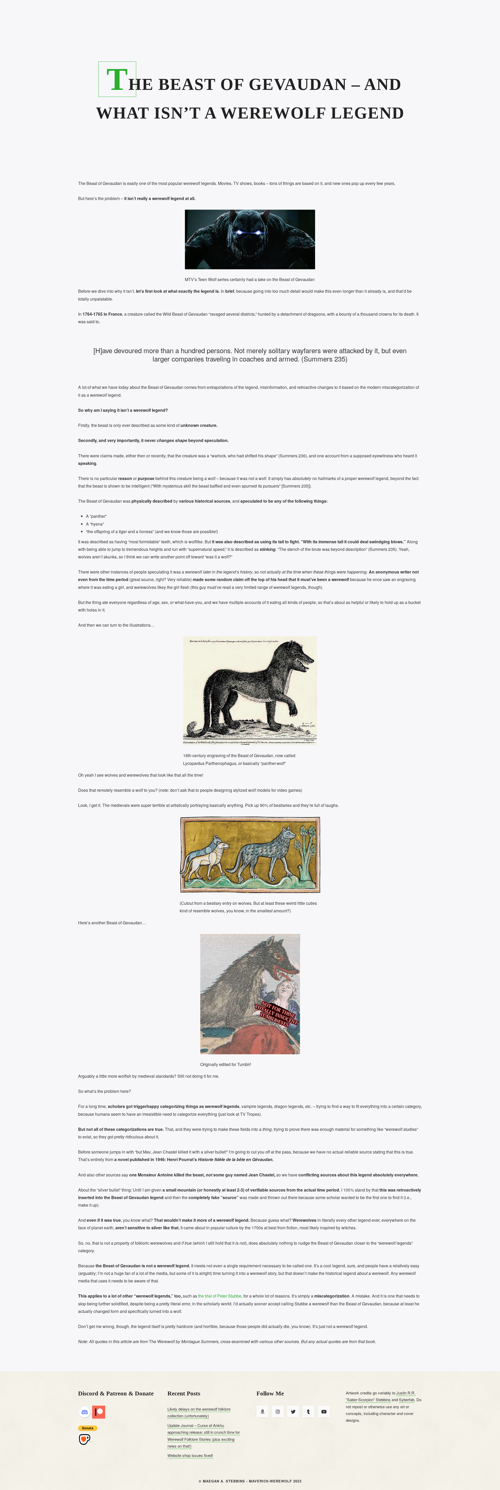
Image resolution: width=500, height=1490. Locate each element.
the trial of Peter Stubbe (219, 1296)
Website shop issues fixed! (190, 1455)
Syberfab (406, 1399)
